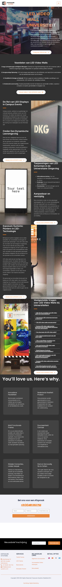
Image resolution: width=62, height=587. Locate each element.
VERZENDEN (31, 516)
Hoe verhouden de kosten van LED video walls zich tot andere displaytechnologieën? (45, 356)
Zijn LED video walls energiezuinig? (46, 322)
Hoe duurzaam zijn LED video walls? (46, 332)
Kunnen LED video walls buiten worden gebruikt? (46, 361)
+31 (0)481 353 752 (31, 505)
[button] (47, 313)
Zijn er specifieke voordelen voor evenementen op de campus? (45, 341)
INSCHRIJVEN (54, 543)
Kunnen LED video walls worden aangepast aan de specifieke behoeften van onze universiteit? (46, 327)
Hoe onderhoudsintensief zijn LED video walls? (45, 336)
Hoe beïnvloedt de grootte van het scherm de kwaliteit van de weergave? (46, 366)
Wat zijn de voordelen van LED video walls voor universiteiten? (46, 313)
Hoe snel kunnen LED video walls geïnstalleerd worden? (45, 346)
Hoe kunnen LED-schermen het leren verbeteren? (46, 318)
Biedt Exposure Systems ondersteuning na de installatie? (44, 351)
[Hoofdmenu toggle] (58, 3)
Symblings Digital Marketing (31, 583)
